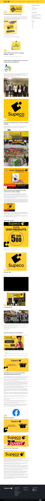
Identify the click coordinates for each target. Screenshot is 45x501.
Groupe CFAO (25, 489)
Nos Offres (23, 1)
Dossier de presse (34, 9)
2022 (32, 24)
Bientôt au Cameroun (9, 417)
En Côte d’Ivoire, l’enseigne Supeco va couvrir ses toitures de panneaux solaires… (36, 18)
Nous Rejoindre (37, 1)
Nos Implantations (17, 493)
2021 (32, 25)
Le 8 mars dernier (8, 307)
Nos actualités (19, 1)
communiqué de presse (34, 8)
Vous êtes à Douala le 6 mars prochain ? (13, 332)
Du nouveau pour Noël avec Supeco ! (13, 14)
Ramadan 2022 (7, 272)
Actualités (33, 7)
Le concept (16, 1)
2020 (32, 26)
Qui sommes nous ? (12, 1)
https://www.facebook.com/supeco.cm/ (20, 432)
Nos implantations (28, 1)
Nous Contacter (33, 1)
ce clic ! (21, 56)
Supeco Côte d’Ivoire (9, 220)
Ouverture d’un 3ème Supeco (11, 448)
